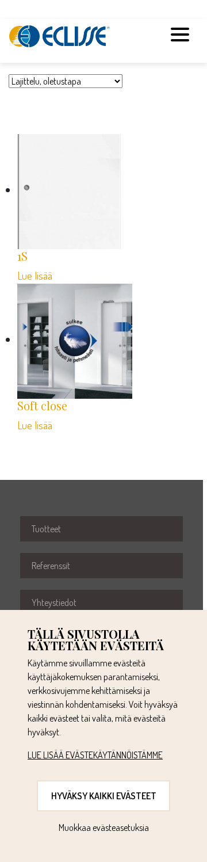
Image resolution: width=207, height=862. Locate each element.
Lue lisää (34, 275)
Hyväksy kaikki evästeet (103, 796)
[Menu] (180, 36)
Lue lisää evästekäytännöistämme (95, 755)
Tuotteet (46, 529)
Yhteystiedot (54, 602)
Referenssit (51, 565)
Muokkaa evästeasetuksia (104, 827)
